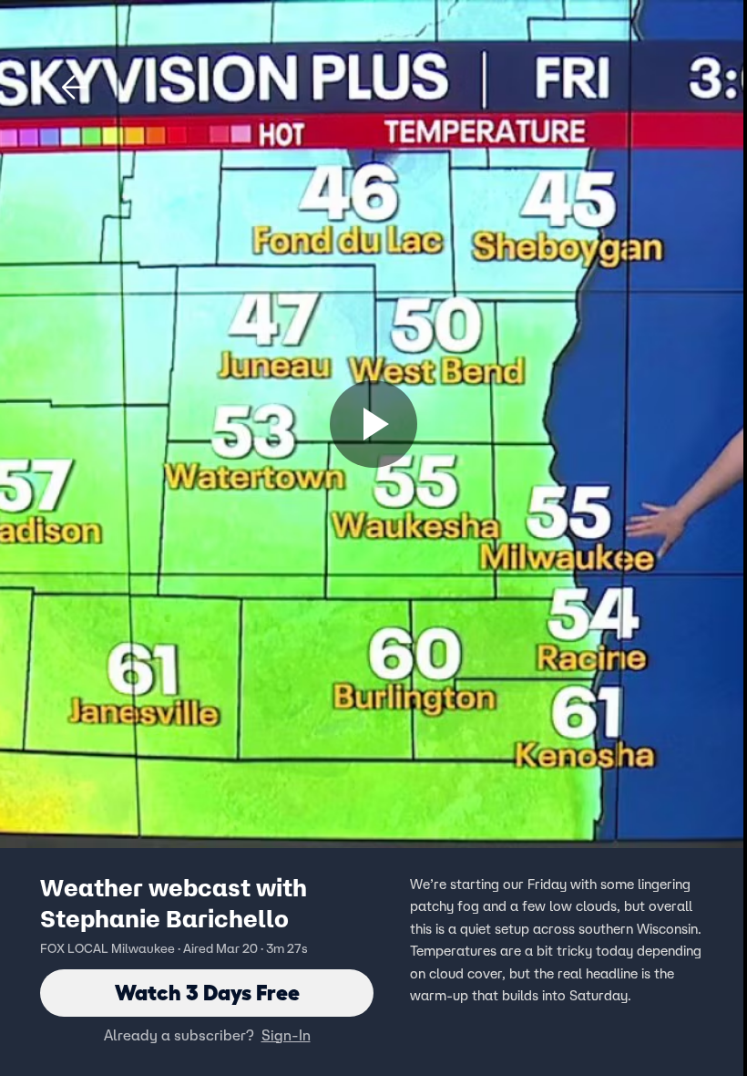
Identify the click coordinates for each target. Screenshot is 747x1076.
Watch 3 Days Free (207, 992)
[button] (74, 87)
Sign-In (286, 1035)
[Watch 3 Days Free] (373, 424)
